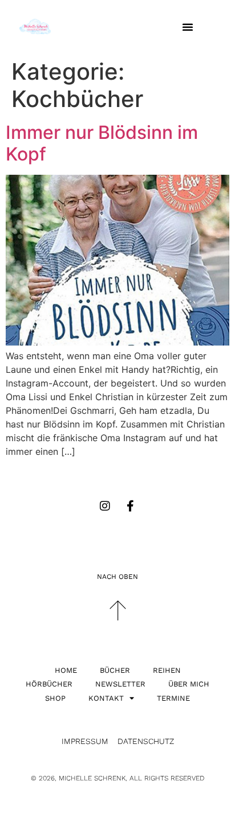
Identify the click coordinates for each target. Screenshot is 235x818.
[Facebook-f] (130, 506)
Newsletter (120, 684)
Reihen (167, 670)
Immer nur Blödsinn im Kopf (102, 143)
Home (66, 670)
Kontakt (106, 698)
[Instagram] (105, 506)
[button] (187, 26)
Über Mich (188, 684)
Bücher (115, 670)
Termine (173, 698)
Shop (55, 698)
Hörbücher (49, 684)
